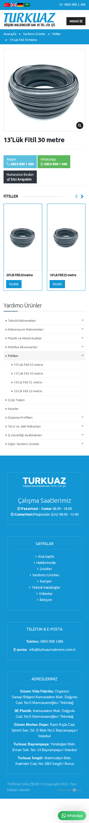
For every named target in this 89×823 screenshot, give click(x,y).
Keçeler (13, 409)
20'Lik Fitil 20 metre (19, 275)
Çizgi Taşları (16, 400)
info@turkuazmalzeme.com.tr (52, 649)
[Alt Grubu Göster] (82, 320)
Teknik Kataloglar (46, 587)
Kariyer (46, 581)
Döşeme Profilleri (20, 417)
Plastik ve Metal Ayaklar (25, 338)
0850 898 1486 (51, 641)
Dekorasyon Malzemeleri (25, 329)
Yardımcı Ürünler (45, 575)
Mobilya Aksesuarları (22, 347)
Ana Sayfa (46, 556)
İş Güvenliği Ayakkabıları (25, 435)
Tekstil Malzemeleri (22, 320)
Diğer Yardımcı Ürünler (23, 444)
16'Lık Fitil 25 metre (63, 275)
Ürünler (46, 569)
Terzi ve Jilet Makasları (24, 426)
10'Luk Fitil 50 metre (28, 364)
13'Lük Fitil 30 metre (28, 373)
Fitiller (13, 356)
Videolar (46, 594)
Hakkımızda (46, 563)
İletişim (46, 600)
